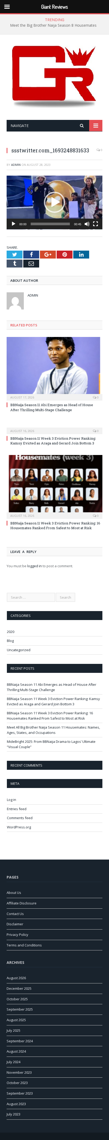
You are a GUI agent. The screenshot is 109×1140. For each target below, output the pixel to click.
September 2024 (20, 1041)
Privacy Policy (17, 934)
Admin (16, 165)
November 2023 (19, 1072)
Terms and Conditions (24, 945)
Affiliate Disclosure (22, 903)
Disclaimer (15, 924)
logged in (34, 566)
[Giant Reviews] (54, 78)
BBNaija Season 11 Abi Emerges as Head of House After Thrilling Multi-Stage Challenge (51, 407)
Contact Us (15, 913)
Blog (10, 640)
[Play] (13, 224)
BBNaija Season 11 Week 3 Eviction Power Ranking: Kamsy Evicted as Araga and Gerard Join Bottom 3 (53, 440)
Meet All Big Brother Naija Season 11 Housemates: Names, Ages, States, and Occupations (53, 730)
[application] (54, 202)
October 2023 (17, 1082)
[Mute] (87, 224)
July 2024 (13, 1061)
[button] (54, 202)
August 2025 (16, 1019)
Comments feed (20, 817)
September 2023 (20, 1093)
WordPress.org (19, 827)
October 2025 (17, 999)
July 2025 (13, 1030)
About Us (14, 892)
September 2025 (20, 1009)
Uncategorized (18, 650)
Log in (11, 799)
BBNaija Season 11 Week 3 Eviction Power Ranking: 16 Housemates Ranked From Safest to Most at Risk (55, 525)
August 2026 (16, 977)
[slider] (50, 224)
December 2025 (19, 988)
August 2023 (16, 1103)
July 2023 (13, 1114)
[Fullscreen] (95, 224)
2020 (10, 631)
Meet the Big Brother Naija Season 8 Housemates (53, 25)
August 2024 (16, 1051)
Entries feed (16, 808)
